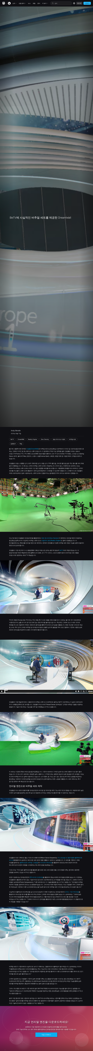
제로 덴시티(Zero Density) (50, 538)
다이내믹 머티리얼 (46, 862)
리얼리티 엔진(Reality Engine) (51, 540)
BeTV (61, 550)
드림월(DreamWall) (32, 449)
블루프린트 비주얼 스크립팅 (29, 862)
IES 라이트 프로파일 (36, 877)
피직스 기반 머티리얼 (72, 892)
